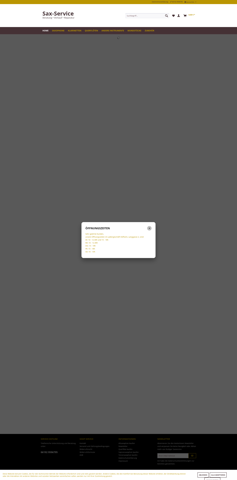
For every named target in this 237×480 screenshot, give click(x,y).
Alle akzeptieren (218, 475)
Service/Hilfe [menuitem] (190, 2)
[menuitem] (147, 15)
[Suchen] (166, 15)
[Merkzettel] (173, 15)
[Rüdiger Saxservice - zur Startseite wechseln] (59, 15)
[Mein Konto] (179, 15)
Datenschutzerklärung (160, 2)
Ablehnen (203, 475)
